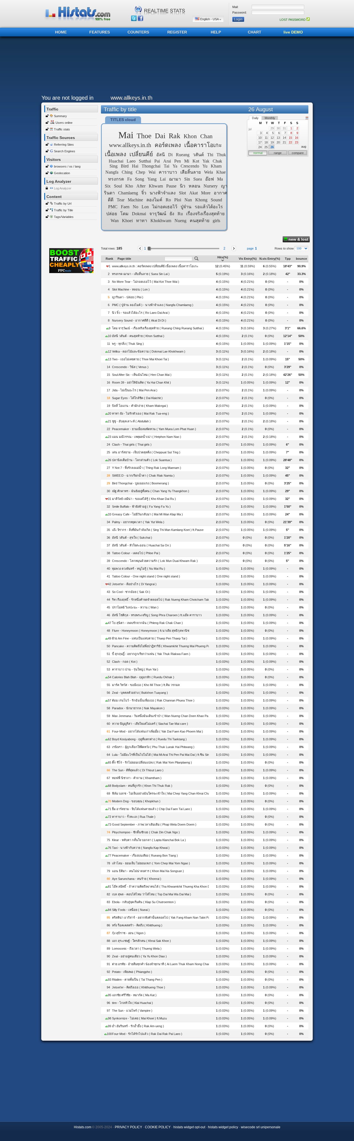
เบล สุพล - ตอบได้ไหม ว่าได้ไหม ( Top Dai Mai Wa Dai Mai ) (151, 894)
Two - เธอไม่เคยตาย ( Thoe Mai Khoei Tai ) (140, 359)
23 (296, 142)
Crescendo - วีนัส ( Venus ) (130, 367)
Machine (135, 199)
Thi (210, 154)
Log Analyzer (62, 188)
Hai (135, 166)
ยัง (172, 213)
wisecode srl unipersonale (260, 1127)
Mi (186, 161)
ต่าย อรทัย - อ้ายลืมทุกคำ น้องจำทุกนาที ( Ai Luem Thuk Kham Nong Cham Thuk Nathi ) (170, 964)
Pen (177, 161)
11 (266, 137)
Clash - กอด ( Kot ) (124, 661)
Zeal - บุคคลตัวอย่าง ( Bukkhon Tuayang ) (140, 692)
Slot (182, 193)
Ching (127, 172)
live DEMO (293, 32)
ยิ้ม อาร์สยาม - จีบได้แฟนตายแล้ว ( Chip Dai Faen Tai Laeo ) (152, 809)
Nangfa (111, 172)
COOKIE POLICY (158, 1127)
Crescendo (190, 166)
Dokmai (139, 213)
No (135, 206)
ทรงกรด (116, 179)
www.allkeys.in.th (130, 145)
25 (266, 147)
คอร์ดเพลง (168, 145)
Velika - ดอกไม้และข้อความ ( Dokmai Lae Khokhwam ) (148, 351)
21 (284, 142)
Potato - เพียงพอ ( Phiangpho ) (132, 971)
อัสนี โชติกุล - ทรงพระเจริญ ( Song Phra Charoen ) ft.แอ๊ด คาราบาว (157, 615)
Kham (216, 166)
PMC (113, 206)
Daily (255, 118)
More (205, 193)
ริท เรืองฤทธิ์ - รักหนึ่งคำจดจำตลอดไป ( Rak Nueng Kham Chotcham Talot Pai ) (164, 599)
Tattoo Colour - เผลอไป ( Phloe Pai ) (136, 553)
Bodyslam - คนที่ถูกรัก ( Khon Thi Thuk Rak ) (142, 785)
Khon (190, 136)
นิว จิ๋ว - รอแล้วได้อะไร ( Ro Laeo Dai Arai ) (141, 312)
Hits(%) (222, 257)
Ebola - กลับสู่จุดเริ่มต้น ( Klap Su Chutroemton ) (144, 902)
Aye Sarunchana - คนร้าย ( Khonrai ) (136, 878)
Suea (197, 179)
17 (260, 142)
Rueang (182, 154)
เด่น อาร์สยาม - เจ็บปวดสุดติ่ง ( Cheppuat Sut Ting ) (146, 452)
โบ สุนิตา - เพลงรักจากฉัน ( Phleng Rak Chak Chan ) (147, 623)
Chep (140, 172)
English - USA (209, 19)
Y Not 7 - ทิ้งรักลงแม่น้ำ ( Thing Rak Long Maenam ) (146, 467)
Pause (171, 186)
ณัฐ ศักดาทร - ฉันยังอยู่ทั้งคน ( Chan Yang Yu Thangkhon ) (150, 491)
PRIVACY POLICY (128, 1127)
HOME (61, 32)
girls (216, 220)
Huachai (116, 161)
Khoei (127, 220)
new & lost (297, 239)
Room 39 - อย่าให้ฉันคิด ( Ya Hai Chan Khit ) (141, 382)
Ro (168, 199)
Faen (125, 206)
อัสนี (160, 154)
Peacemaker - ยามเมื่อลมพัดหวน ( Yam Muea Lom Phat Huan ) (154, 429)
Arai (167, 161)
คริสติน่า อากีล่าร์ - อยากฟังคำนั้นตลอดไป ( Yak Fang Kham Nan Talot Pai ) (162, 917)
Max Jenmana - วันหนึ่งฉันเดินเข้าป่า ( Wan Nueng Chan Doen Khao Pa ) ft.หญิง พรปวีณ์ (171, 716)
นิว (182, 186)
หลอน (194, 186)
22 (290, 142)
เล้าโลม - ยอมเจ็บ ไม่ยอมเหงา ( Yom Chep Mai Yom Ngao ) (151, 863)
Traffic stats (62, 129)
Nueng (180, 220)
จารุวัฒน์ (157, 213)
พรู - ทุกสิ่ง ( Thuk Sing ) (128, 343)
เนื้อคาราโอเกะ (203, 145)
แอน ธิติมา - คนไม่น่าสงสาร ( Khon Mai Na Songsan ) (148, 871)
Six (108, 186)
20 (278, 142)
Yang (152, 179)
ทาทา (141, 220)
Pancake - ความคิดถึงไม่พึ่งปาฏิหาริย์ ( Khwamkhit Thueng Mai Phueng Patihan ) (165, 646)
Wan (115, 220)
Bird (125, 166)
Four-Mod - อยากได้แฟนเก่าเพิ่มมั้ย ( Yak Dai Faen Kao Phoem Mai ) (157, 731)
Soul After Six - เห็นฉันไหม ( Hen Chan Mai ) (141, 374)
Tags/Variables (64, 217)
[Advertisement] (175, 67)
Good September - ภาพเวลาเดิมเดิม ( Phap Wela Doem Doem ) (154, 824)
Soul (118, 186)
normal (257, 153)
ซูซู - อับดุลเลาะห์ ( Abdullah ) (131, 421)
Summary (60, 116)
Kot (195, 161)
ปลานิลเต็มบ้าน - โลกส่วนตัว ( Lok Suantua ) (142, 460)
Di (170, 154)
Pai (157, 161)
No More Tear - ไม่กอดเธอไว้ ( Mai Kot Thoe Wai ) (145, 281)
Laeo (131, 161)
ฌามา (175, 179)
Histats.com (82, 1127)
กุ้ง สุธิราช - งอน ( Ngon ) (128, 933)
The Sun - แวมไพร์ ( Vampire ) (132, 1010)
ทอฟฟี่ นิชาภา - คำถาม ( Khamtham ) (137, 778)
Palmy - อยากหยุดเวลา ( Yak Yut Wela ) (138, 522)
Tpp (288, 258)
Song (139, 179)
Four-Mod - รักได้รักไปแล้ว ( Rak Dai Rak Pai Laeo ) (147, 1033)
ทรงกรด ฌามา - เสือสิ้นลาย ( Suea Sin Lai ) (141, 274)
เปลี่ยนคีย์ (141, 154)
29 (272, 128)
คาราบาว (168, 172)
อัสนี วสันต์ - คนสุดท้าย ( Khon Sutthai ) (138, 336)
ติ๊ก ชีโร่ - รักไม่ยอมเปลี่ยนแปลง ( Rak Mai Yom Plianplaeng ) (152, 762)
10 (260, 137)
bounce (301, 258)
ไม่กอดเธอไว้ (164, 206)
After (140, 186)
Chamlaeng (128, 193)
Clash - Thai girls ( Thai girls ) (132, 444)
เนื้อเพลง (115, 154)
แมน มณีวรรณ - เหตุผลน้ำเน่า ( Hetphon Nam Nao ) (146, 436)
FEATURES (99, 32)
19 (272, 142)
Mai (125, 135)
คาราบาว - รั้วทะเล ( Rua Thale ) (133, 816)
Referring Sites (64, 144)
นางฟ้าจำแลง (163, 193)
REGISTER (177, 32)
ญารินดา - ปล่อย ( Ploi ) (127, 297)
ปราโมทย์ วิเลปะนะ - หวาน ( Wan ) (135, 607)
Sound (216, 199)
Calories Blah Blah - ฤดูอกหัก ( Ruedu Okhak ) (143, 677)
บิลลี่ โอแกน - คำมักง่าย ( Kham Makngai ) (140, 405)
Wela (208, 172)
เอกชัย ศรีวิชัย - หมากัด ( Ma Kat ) (134, 995)
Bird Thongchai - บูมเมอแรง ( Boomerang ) (140, 483)
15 (290, 137)
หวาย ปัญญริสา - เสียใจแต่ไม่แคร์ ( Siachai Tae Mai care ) (150, 723)
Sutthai (145, 161)
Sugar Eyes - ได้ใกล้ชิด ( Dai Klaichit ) (137, 398)
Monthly (270, 118)
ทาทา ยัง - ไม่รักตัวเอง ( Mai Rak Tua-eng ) (140, 413)
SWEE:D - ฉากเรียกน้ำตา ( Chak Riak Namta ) (143, 475)
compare (298, 153)
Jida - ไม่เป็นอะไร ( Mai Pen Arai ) (134, 390)
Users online (64, 122)
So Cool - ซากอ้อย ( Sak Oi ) (131, 591)
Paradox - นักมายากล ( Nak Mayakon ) (138, 708)
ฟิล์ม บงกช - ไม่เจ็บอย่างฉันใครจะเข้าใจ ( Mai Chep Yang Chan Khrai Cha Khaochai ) (168, 793)
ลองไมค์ (154, 199)
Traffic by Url (62, 203)
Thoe (144, 136)
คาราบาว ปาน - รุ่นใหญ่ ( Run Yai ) (135, 669)
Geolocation (62, 173)
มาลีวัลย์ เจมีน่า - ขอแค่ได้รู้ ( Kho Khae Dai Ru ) (144, 498)
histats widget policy (223, 1127)
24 (260, 147)
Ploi (177, 199)
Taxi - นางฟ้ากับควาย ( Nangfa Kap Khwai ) (141, 847)
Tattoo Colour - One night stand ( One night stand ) (146, 576)
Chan (206, 136)
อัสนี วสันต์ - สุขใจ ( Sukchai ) (132, 537)
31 (284, 128)
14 (284, 137)
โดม (124, 213)
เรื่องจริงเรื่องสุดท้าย (205, 213)
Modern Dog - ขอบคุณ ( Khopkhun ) (136, 801)
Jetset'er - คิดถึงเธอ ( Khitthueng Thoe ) (138, 987)
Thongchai (151, 166)
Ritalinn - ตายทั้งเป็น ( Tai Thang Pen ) (137, 979)
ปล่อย (111, 213)
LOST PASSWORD (293, 19)
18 (266, 142)
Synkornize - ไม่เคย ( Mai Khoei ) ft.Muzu (139, 1018)
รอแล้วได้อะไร (209, 206)
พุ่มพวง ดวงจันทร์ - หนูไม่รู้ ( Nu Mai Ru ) (138, 568)
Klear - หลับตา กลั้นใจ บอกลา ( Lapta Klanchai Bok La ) (149, 840)
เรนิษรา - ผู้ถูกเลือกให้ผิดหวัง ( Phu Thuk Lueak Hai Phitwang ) (153, 747)
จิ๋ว (143, 193)
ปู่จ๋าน (186, 206)
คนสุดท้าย (199, 220)
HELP (216, 32)
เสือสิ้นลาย (190, 172)
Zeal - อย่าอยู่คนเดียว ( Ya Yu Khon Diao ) (139, 956)
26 (272, 147)
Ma (220, 179)
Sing (114, 166)
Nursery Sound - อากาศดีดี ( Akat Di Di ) (139, 320)
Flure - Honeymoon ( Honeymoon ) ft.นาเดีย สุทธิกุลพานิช (150, 630)
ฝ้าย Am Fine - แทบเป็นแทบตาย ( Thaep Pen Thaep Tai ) (149, 638)
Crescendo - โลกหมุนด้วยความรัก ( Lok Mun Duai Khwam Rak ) (155, 560)
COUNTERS (138, 32)
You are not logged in (67, 98)
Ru (180, 213)
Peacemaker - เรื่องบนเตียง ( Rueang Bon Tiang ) (145, 855)
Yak (205, 161)
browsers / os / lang (67, 166)
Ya (175, 166)
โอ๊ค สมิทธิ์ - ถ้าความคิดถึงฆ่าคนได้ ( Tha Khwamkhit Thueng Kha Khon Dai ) (163, 886)
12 (272, 137)
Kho (129, 186)
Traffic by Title (63, 210)
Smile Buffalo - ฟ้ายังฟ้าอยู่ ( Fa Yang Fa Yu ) (141, 506)
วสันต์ (198, 154)
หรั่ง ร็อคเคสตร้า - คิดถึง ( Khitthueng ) (137, 925)
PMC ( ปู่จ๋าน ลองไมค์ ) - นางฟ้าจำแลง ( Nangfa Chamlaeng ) (152, 305)
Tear (120, 199)
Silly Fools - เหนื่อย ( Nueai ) (131, 909)
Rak (174, 136)
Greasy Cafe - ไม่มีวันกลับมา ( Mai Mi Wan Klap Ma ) (147, 514)
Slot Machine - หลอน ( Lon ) (131, 289)
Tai (166, 166)
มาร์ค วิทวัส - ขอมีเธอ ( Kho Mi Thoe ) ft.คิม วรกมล (146, 685)
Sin (187, 179)
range (278, 153)
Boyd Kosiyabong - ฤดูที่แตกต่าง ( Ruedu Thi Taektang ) (149, 739)
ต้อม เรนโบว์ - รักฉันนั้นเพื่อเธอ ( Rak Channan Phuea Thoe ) (153, 700)
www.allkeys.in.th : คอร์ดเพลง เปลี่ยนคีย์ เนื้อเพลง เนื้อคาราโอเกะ (155, 266)
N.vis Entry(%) (269, 258)
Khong (201, 199)
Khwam (156, 186)
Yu (204, 166)
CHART (254, 32)
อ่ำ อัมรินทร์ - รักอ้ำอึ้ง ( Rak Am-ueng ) (138, 1026)
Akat (193, 193)
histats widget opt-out (189, 1127)
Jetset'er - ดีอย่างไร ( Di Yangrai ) (134, 584)
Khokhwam (160, 220)
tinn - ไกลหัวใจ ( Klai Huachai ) (132, 1002)
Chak (217, 161)
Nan (188, 199)
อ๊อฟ (209, 179)
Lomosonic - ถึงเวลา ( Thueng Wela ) (137, 948)
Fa (129, 179)
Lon (145, 206)
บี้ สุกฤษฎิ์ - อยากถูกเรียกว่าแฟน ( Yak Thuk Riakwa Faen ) (151, 654)
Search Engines (64, 151)
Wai (152, 172)
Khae (221, 172)
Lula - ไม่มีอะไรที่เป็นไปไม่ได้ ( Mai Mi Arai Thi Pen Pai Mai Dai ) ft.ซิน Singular (164, 754)
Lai (163, 179)
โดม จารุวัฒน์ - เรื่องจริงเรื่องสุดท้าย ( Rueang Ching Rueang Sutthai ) (158, 328)
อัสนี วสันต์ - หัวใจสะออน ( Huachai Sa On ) (141, 545)
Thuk (221, 154)
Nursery (211, 186)
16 (296, 137)
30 (278, 128)
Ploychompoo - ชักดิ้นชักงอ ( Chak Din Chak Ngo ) (146, 832)
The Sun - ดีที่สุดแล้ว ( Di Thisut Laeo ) (137, 770)
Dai (160, 136)
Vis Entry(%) (248, 258)
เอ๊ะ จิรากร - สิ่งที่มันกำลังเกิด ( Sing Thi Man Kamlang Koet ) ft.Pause (158, 529)
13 (278, 137)
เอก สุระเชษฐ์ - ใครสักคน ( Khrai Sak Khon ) (141, 940)
